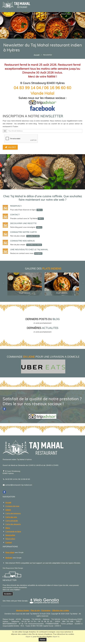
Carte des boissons (13, 513)
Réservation (66, 14)
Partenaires (45, 610)
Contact (77, 14)
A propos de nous (12, 506)
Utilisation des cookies (60, 610)
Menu (7, 528)
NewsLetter (10, 535)
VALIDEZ (11, 147)
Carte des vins (11, 517)
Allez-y (39, 210)
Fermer (42, 640)
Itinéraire (8, 557)
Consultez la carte (33, 236)
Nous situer (9, 552)
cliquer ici (29, 636)
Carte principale (11, 521)
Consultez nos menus (34, 245)
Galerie (8, 510)
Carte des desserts (13, 524)
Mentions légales (22, 610)
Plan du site (35, 610)
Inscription (38, 253)
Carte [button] (55, 14)
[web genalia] (44, 601)
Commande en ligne (13, 531)
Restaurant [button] (45, 14)
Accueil (35, 14)
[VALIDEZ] (42, 131)
